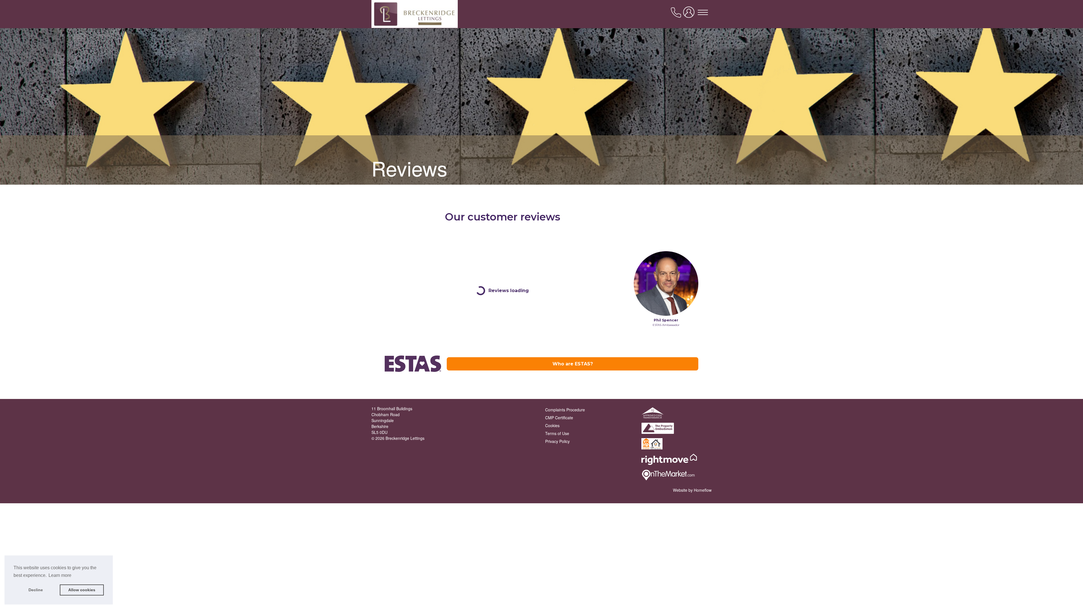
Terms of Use (557, 433)
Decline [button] (35, 590)
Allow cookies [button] (81, 590)
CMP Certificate (559, 417)
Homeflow (703, 490)
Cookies (552, 425)
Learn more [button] (60, 575)
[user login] (690, 14)
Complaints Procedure (565, 409)
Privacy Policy (557, 441)
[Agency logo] (541, 29)
